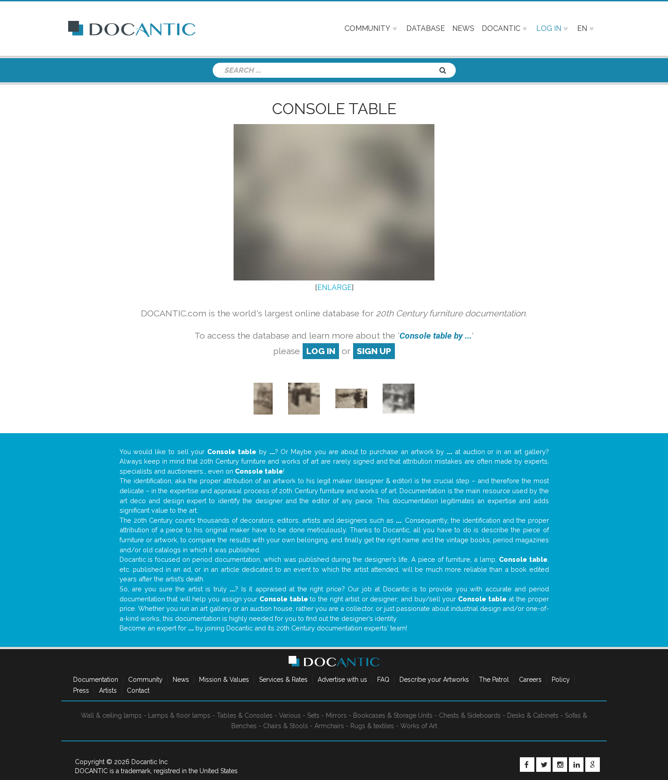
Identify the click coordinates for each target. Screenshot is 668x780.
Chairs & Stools (285, 726)
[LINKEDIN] (576, 764)
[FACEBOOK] (527, 764)
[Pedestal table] (351, 398)
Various (290, 715)
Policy (561, 679)
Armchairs (329, 726)
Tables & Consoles (245, 715)
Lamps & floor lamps (179, 715)
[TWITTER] (543, 764)
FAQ (383, 679)
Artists (108, 690)
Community (145, 679)
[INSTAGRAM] (560, 764)
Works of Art (418, 726)
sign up (374, 351)
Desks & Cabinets (532, 715)
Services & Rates (283, 679)
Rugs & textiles (372, 726)
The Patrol (494, 679)
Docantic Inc (149, 761)
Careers (530, 679)
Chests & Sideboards (470, 715)
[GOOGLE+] (592, 764)
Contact (138, 690)
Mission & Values (224, 679)
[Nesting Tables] (304, 398)
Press (81, 690)
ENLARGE (334, 287)
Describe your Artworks (434, 679)
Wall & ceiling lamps (111, 715)
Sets (313, 715)
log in (320, 351)
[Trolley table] (263, 398)
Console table (334, 109)
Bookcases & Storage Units (393, 715)
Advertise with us (342, 679)
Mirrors (336, 715)
